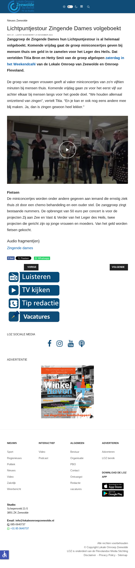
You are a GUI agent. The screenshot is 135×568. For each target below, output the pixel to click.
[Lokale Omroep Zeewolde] (21, 6)
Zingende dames (20, 248)
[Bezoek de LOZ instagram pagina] (60, 343)
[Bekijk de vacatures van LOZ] (33, 316)
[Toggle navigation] (81, 6)
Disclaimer (90, 555)
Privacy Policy (107, 555)
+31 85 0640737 (19, 528)
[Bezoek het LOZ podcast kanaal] (82, 343)
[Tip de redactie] (33, 303)
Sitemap (122, 555)
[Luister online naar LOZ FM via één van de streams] (33, 276)
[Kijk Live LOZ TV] (33, 289)
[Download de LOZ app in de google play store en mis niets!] (113, 493)
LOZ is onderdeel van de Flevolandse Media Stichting (97, 551)
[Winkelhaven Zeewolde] (67, 391)
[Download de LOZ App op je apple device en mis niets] (113, 485)
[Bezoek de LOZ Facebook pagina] (49, 343)
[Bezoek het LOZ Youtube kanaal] (71, 343)
